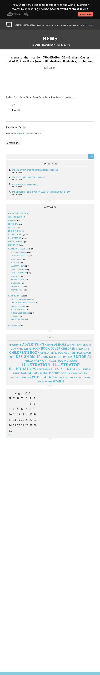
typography (44, 381)
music (16, 373)
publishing (14, 245)
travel (86, 377)
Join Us (91, 25)
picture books (78, 373)
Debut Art (15, 262)
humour (70, 361)
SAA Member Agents (18, 248)
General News (15, 234)
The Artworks (17, 290)
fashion (40, 361)
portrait (15, 377)
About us (40, 25)
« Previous (12, 143)
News (56, 25)
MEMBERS (84, 25)
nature (26, 373)
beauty (87, 344)
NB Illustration (17, 280)
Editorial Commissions (20, 313)
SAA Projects (15, 295)
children (68, 348)
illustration (35, 365)
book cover (50, 348)
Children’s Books (18, 306)
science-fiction (64, 377)
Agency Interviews (18, 213)
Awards (12, 220)
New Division (16, 283)
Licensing (15, 316)
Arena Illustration (19, 252)
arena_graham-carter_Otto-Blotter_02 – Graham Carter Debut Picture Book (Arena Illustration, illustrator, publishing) (50, 59)
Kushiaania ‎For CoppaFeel (25, 184)
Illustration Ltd (18, 266)
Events (11, 227)
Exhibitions (14, 231)
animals (60, 344)
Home (34, 25)
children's (82, 348)
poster (26, 377)
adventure (15, 344)
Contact (76, 25)
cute (12, 357)
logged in (20, 133)
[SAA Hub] (20, 24)
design (22, 356)
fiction (51, 360)
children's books (53, 353)
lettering (43, 369)
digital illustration (58, 357)
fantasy (28, 360)
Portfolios (49, 25)
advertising (33, 344)
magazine (74, 369)
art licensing (15, 216)
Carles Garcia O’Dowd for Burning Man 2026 (35, 170)
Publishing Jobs (17, 320)
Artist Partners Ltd (19, 256)
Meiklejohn (15, 276)
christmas (75, 352)
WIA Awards (14, 325)
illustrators (22, 368)
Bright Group (16, 259)
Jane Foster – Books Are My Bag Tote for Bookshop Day (41, 191)
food (60, 360)
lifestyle (58, 369)
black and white (21, 348)
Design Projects (17, 309)
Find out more (85, 14)
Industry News (16, 241)
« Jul (9, 434)
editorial (13, 223)
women (58, 381)
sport (77, 377)
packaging (40, 373)
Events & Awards (66, 25)
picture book (58, 373)
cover (87, 352)
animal (49, 344)
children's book (24, 352)
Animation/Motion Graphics (22, 303)
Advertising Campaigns (20, 299)
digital (36, 356)
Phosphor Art (17, 286)
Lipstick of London (19, 269)
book (36, 348)
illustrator (14, 238)
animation (74, 344)
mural (87, 369)
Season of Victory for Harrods (28, 177)
